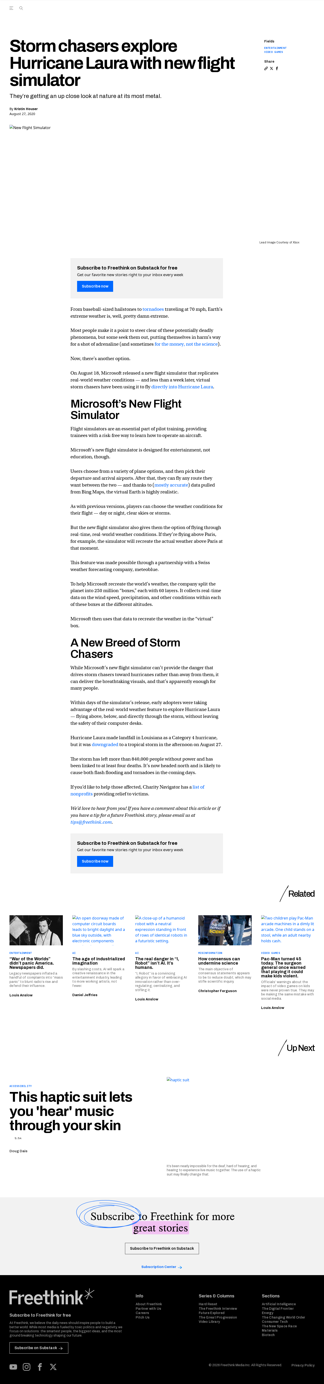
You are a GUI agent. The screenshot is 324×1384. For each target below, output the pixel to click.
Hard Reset (208, 1304)
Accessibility (20, 1086)
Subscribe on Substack (35, 1348)
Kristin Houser (26, 109)
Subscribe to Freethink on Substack (162, 1248)
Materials (270, 1330)
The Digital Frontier (278, 1308)
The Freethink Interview (218, 1308)
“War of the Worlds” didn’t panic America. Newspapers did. (31, 963)
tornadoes (153, 309)
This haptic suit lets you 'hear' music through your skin (70, 1111)
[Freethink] (274, 13)
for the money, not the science (186, 344)
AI (74, 953)
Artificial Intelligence (279, 1304)
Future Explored (211, 1313)
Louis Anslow (20, 995)
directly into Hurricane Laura (182, 387)
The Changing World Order (283, 1317)
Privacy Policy (303, 1365)
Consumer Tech (275, 1322)
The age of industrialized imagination (98, 961)
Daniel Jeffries (84, 995)
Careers (142, 1313)
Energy (267, 1313)
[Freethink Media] (67, 1296)
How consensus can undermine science (219, 961)
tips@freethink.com (91, 822)
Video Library (209, 1322)
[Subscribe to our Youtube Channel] (13, 1367)
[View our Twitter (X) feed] (53, 1367)
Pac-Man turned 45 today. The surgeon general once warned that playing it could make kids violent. (283, 967)
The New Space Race (279, 1326)
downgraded (105, 745)
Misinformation (210, 953)
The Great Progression (218, 1317)
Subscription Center (158, 1267)
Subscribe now (95, 286)
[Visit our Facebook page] (40, 1367)
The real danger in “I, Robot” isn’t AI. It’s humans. (157, 963)
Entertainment (275, 48)
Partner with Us (148, 1308)
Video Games (273, 52)
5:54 (18, 1138)
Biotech (268, 1335)
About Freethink (149, 1304)
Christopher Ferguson (217, 991)
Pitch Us (143, 1317)
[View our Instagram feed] (26, 1367)
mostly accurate (171, 485)
